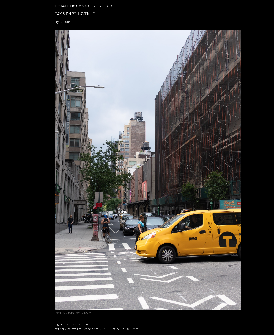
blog (97, 6)
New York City (83, 312)
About (87, 6)
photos (108, 6)
